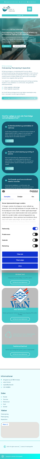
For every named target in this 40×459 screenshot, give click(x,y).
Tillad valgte (20, 260)
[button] (29, 9)
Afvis (20, 266)
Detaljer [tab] (20, 196)
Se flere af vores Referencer (20, 282)
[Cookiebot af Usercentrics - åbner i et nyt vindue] (30, 191)
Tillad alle (20, 254)
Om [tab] (33, 196)
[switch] (35, 234)
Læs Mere (9, 141)
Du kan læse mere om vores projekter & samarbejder (20, 98)
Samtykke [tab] (7, 196)
